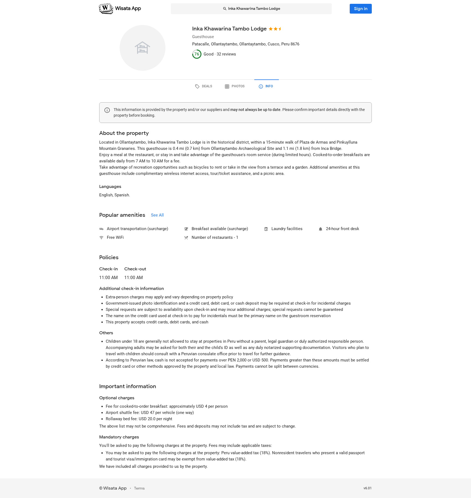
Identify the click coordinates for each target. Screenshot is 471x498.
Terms (139, 488)
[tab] (204, 86)
